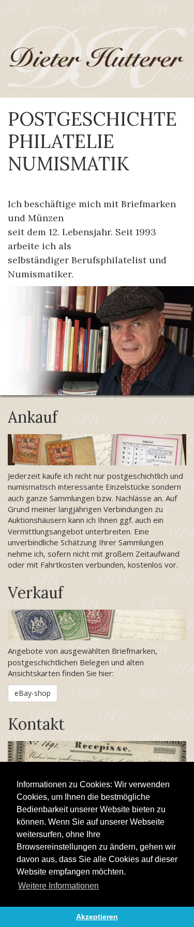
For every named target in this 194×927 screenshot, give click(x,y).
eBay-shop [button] (32, 693)
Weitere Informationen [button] (58, 885)
